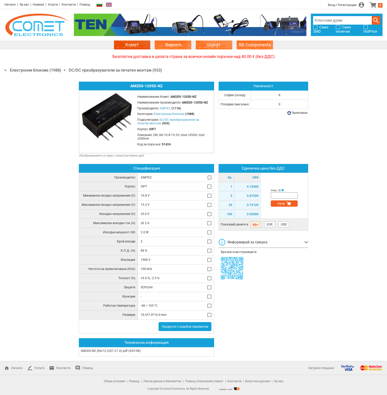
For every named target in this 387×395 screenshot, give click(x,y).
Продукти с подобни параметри (185, 326)
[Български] (99, 4)
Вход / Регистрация (342, 5)
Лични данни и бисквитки (162, 381)
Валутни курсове (257, 381)
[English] (109, 4)
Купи (281, 203)
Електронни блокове (29, 70)
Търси (376, 20)
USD (284, 224)
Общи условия (114, 381)
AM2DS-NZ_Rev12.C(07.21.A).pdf (104, 351)
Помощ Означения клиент (204, 381)
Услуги (53, 4)
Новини (38, 4)
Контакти (69, 4)
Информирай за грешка (247, 242)
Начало (10, 4)
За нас (24, 4)
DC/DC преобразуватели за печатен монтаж (110, 70)
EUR (270, 224)
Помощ (85, 4)
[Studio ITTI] (228, 388)
